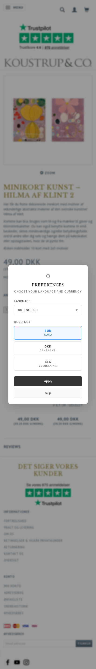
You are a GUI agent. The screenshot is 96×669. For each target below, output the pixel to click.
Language (22, 301)
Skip (48, 393)
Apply (48, 381)
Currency (22, 322)
